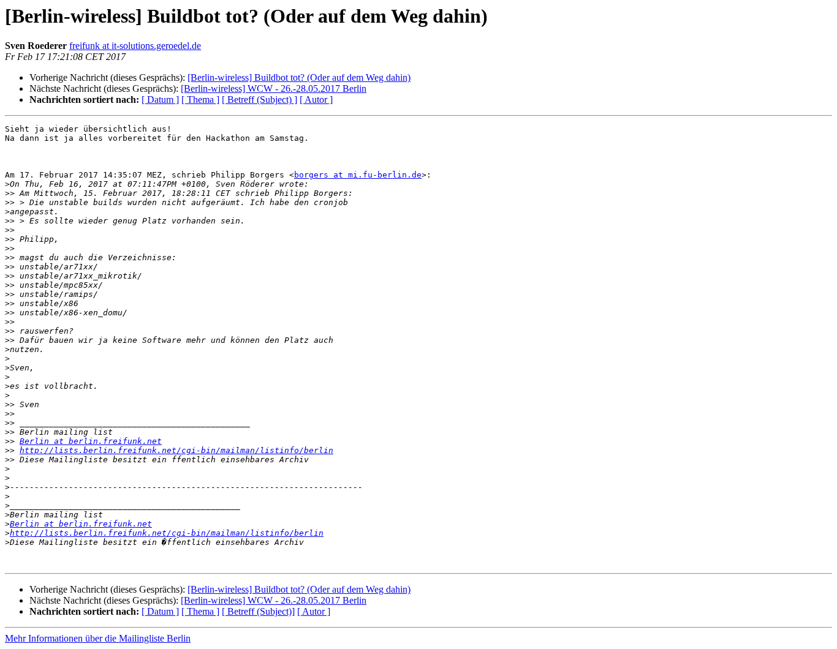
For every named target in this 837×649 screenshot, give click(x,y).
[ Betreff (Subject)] (258, 611)
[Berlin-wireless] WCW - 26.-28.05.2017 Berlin (273, 88)
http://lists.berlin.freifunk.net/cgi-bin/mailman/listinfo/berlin (176, 450)
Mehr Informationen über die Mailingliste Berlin (98, 638)
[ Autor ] (316, 99)
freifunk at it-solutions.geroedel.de (135, 45)
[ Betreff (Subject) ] (259, 99)
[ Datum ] (160, 99)
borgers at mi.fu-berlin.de (358, 174)
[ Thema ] (200, 99)
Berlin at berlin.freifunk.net (91, 441)
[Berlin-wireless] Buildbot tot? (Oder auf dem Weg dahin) (299, 77)
